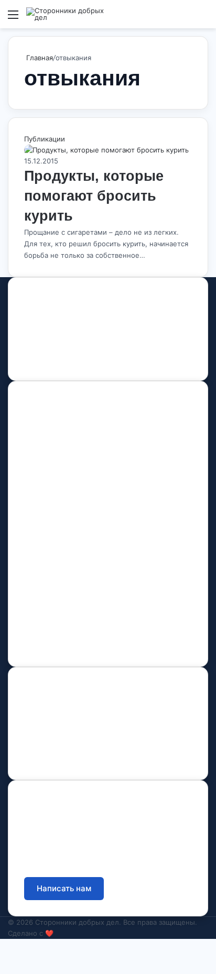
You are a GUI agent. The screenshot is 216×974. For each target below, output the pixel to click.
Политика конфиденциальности (80, 753)
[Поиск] (203, 18)
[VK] (42, 359)
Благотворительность (62, 594)
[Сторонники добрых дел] (68, 14)
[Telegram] (79, 359)
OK (61, 359)
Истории (39, 512)
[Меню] (13, 18)
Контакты (40, 531)
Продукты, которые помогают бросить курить (94, 196)
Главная (38, 57)
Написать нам (64, 888)
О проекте (42, 444)
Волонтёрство (49, 572)
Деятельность (49, 467)
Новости (39, 489)
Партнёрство (47, 640)
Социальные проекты (63, 617)
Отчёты (37, 708)
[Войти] (184, 18)
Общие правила (52, 730)
